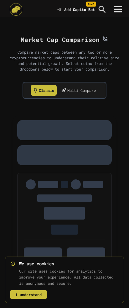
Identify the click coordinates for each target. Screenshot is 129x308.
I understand (28, 294)
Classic (46, 90)
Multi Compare (81, 90)
